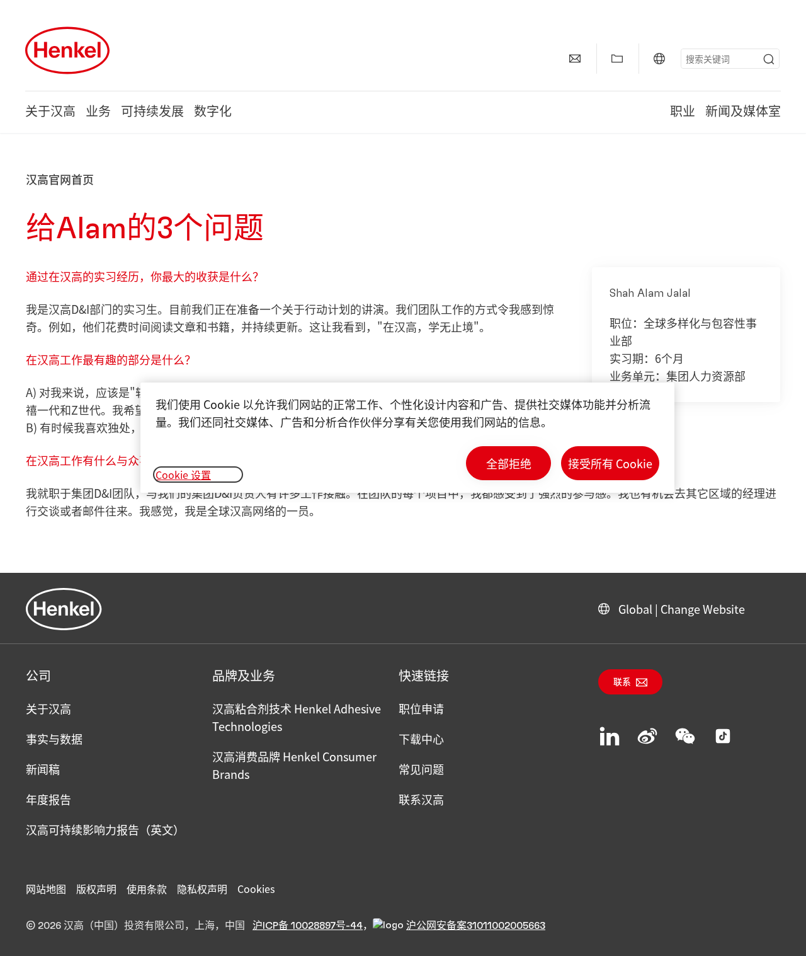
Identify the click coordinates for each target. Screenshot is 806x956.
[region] (407, 438)
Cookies (256, 888)
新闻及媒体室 (743, 112)
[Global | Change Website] (659, 58)
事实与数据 (54, 738)
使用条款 (147, 888)
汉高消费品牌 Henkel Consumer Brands (294, 765)
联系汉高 (421, 799)
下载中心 (421, 738)
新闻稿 (43, 769)
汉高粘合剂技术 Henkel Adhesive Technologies (296, 717)
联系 (622, 682)
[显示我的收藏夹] (617, 58)
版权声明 (96, 888)
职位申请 (421, 708)
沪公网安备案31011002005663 (475, 926)
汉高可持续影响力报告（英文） (105, 829)
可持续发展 (152, 112)
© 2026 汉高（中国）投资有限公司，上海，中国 (135, 926)
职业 (682, 112)
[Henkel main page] (67, 50)
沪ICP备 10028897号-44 (308, 926)
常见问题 (421, 769)
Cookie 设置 (183, 474)
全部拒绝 (508, 463)
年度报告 (48, 799)
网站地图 (46, 888)
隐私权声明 (202, 888)
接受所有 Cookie (610, 463)
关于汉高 (50, 112)
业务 (98, 112)
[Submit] (769, 59)
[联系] (575, 58)
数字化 (213, 112)
